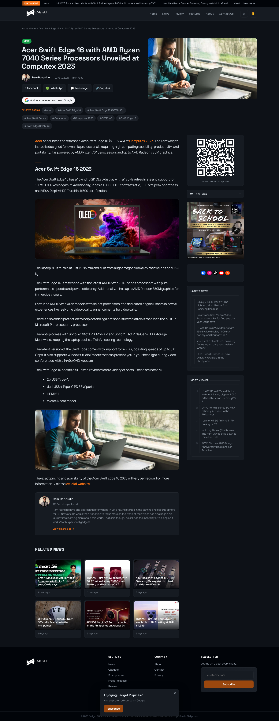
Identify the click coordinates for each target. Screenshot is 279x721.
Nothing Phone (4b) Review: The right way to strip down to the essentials (219, 433)
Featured (194, 13)
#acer (47, 110)
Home (153, 13)
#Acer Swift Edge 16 (69, 110)
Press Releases (117, 680)
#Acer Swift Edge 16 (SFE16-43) (105, 110)
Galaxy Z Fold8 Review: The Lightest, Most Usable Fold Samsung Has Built (212, 305)
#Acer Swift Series (35, 118)
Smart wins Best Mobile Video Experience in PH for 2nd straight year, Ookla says (216, 318)
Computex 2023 (141, 141)
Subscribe (113, 708)
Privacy (158, 675)
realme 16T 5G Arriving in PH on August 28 (218, 422)
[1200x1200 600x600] (215, 258)
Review (179, 13)
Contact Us (226, 13)
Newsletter (250, 3)
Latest (236, 3)
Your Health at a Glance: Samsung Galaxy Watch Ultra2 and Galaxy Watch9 (176, 3)
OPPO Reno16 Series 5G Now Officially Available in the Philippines (213, 357)
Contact (159, 669)
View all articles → (63, 528)
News (165, 13)
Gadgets (113, 669)
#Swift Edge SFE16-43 (37, 126)
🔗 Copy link (103, 88)
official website (78, 484)
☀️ (253, 13)
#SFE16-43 (106, 118)
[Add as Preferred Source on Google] (48, 100)
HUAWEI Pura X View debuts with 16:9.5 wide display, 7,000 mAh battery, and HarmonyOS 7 (78, 3)
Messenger (79, 88)
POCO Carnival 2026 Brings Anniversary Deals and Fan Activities (217, 446)
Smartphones (116, 675)
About (210, 13)
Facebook (32, 88)
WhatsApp (54, 88)
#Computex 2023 (83, 118)
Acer (38, 141)
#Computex (59, 118)
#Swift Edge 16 (127, 118)
